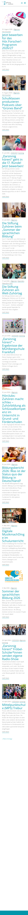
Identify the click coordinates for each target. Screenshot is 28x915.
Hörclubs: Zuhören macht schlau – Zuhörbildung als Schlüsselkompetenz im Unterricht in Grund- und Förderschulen (14, 409)
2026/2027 (14, 153)
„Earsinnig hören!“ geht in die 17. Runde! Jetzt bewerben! (13, 161)
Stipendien (21, 281)
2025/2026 (15, 336)
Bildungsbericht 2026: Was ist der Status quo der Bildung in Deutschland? (14, 474)
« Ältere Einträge (7, 739)
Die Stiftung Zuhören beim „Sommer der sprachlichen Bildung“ (12, 229)
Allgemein (17, 29)
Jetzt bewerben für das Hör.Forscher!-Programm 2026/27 (12, 41)
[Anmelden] (25, 3)
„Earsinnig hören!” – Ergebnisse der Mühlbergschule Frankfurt (13, 345)
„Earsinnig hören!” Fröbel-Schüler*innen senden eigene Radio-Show (12, 652)
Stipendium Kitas (7, 283)
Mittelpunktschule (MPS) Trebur (13, 706)
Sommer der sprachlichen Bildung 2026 (11, 594)
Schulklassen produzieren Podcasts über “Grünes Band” (12, 103)
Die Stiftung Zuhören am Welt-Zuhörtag (12, 290)
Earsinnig (21, 153)
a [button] (22, 3)
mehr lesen (5, 69)
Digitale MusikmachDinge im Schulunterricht (13, 536)
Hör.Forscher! (6, 32)
